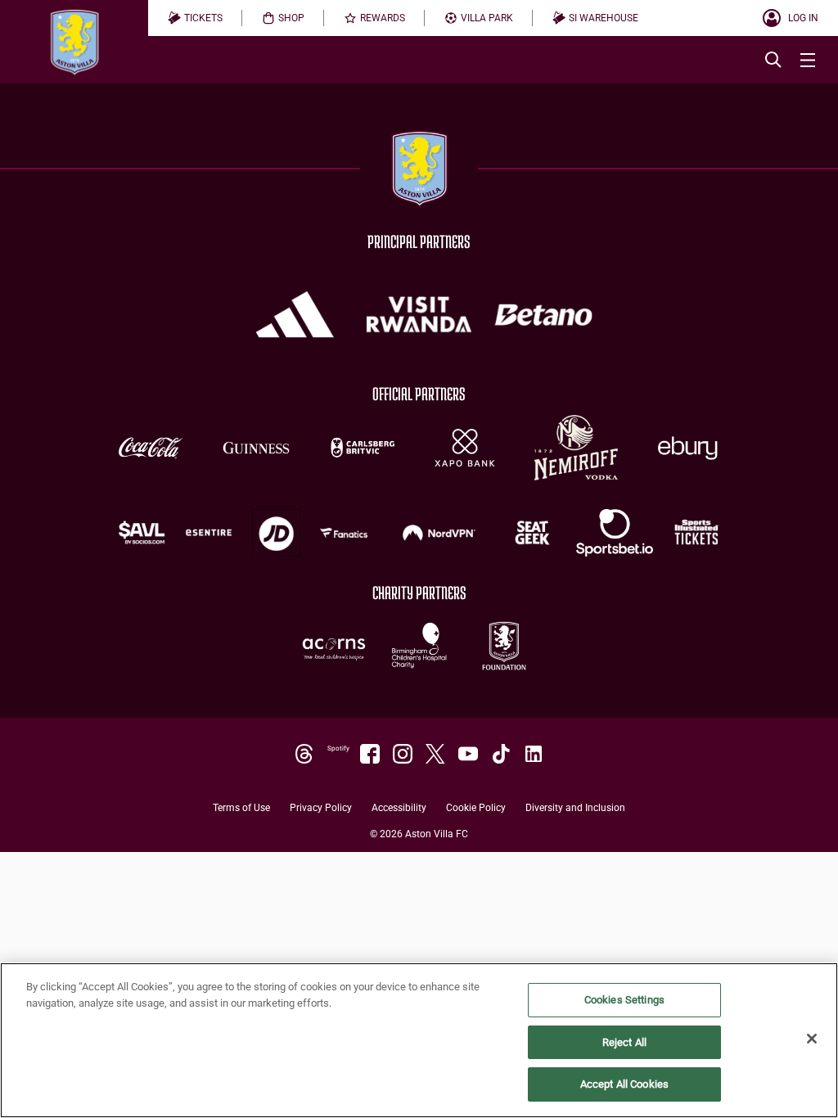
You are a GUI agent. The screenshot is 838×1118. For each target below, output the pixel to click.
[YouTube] (468, 754)
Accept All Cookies (624, 1084)
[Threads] (304, 754)
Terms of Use (241, 808)
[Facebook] (370, 754)
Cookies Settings (624, 1000)
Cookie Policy (476, 808)
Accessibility (399, 808)
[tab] (195, 18)
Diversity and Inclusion (575, 808)
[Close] (812, 1039)
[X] (435, 754)
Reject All (624, 1042)
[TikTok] (501, 754)
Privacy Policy (321, 808)
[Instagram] (402, 754)
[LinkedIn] (533, 754)
